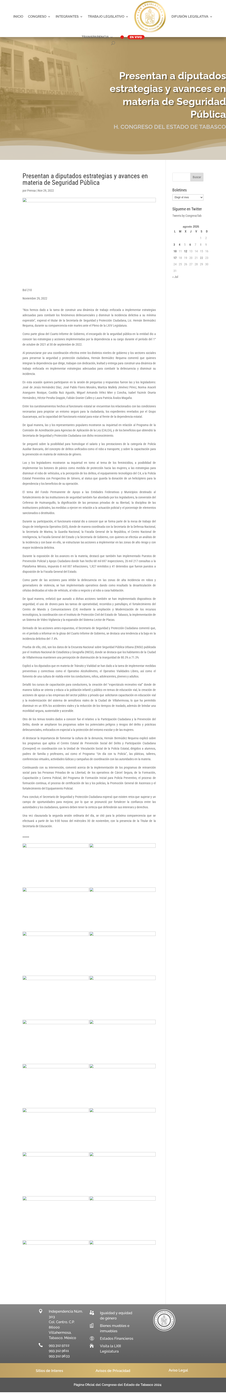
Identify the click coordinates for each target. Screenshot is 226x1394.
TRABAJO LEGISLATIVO (106, 16)
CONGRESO (37, 16)
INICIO (18, 16)
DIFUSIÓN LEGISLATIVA (189, 16)
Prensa (31, 190)
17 (175, 258)
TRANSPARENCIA (95, 37)
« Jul (175, 277)
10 (175, 251)
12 (185, 251)
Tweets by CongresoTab (187, 215)
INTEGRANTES (67, 16)
